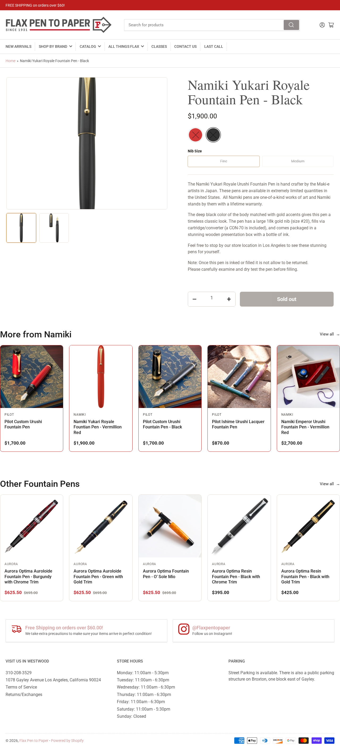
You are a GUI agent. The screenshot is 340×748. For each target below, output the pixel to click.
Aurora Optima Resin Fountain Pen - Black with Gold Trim (305, 576)
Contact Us (185, 46)
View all (330, 334)
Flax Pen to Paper (33, 740)
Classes (159, 46)
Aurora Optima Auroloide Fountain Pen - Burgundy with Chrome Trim (28, 576)
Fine (223, 161)
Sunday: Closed (131, 716)
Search (291, 25)
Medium (297, 161)
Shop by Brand (53, 46)
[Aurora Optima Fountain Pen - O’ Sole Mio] (170, 526)
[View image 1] (21, 228)
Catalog (88, 46)
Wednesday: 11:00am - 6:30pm (146, 687)
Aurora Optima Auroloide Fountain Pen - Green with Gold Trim (98, 576)
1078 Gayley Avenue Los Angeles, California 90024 (53, 679)
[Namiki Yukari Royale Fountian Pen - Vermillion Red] (100, 376)
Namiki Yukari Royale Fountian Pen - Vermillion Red (98, 427)
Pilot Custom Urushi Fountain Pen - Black (162, 424)
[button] (195, 134)
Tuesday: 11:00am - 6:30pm (143, 679)
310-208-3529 (19, 672)
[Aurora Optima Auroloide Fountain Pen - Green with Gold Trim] (100, 526)
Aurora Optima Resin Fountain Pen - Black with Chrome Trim (236, 576)
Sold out (286, 299)
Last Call (213, 46)
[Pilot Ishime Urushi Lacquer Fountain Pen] (239, 376)
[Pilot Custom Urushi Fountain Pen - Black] (170, 376)
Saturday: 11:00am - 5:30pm (143, 709)
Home (10, 61)
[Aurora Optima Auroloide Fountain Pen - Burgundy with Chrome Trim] (31, 526)
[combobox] (212, 25)
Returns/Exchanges (24, 694)
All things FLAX (123, 46)
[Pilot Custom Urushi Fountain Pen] (31, 376)
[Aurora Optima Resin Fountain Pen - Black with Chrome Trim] (239, 526)
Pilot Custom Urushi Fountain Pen (23, 424)
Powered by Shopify (67, 740)
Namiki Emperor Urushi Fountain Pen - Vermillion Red (305, 427)
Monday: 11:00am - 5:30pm (143, 672)
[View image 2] (54, 228)
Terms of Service (21, 687)
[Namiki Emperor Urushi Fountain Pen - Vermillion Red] (308, 376)
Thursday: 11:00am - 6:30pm (144, 694)
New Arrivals (18, 46)
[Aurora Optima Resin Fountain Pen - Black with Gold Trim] (308, 526)
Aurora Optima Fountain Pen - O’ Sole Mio (166, 574)
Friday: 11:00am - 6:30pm (141, 701)
